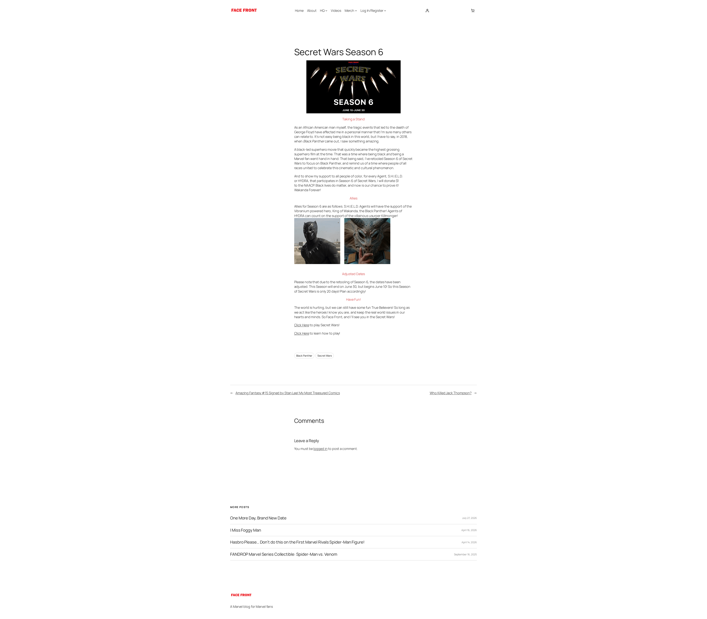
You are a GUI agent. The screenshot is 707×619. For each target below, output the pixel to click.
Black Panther (304, 355)
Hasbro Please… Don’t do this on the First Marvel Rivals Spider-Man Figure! (297, 542)
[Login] (427, 10)
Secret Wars (324, 355)
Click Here (301, 325)
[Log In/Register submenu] (385, 11)
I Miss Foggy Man (245, 530)
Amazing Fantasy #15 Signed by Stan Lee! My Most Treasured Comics (287, 393)
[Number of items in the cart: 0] (473, 10)
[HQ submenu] (326, 11)
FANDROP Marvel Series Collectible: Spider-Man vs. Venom (283, 554)
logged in (320, 448)
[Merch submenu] (356, 11)
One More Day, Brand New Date (258, 518)
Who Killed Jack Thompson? (451, 393)
